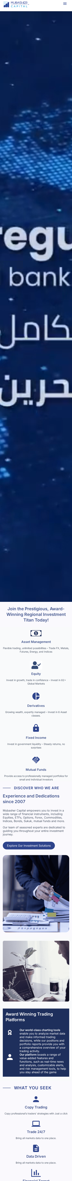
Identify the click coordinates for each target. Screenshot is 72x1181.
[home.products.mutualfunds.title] (36, 761)
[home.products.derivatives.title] (36, 697)
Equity (36, 674)
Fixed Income (36, 738)
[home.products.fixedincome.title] (36, 729)
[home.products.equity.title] (36, 665)
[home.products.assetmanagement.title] (36, 633)
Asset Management (36, 642)
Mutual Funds (36, 769)
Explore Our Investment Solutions (29, 845)
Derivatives (36, 706)
